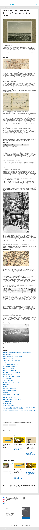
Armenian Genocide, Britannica (8, 358)
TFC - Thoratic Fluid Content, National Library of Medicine (12, 417)
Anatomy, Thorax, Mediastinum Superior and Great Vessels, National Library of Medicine (17, 352)
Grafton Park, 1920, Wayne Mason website (10, 388)
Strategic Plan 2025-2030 (10, 498)
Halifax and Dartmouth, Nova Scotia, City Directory (11, 394)
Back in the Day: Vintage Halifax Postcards (7, 446)
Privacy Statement (19, 525)
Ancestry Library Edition (7, 354)
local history (5, 425)
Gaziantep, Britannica (6, 384)
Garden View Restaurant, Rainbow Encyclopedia (11, 382)
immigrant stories (22, 422)
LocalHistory (9, 7)
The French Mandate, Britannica (8, 380)
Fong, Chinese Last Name (7, 378)
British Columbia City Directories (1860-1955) (10, 366)
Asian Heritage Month (8, 422)
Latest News (8, 509)
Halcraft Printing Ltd (6, 392)
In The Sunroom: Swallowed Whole (7, 470)
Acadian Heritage (20, 448)
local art (10, 473)
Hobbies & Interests (8, 449)
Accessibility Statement (26, 525)
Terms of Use (14, 525)
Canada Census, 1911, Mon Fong (8, 368)
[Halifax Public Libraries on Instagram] (4, 499)
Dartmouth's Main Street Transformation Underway (11, 376)
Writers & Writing (28, 453)
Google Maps (5, 386)
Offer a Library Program (9, 514)
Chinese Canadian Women (7, 374)
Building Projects (8, 501)
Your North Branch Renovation (30, 454)
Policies (7, 505)
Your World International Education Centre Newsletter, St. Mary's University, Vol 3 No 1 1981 (18, 419)
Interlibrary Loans (8, 512)
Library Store (25, 500)
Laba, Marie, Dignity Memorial (8, 401)
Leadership (8, 499)
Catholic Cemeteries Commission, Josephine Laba (11, 372)
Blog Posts (7, 508)
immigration (29, 422)
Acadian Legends (18, 444)
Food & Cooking (30, 451)
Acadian (15, 448)
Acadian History (16, 449)
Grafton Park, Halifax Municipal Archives (9, 390)
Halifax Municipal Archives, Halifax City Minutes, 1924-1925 (13, 399)
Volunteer (24, 499)
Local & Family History (20, 447)
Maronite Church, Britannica (7, 403)
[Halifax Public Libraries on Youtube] (4, 501)
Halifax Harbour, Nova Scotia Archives (9, 397)
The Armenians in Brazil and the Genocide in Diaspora (12, 360)
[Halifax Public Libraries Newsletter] (4, 503)
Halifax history (15, 422)
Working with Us (17, 498)
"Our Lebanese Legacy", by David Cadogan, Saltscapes (12, 415)
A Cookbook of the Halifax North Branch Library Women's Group (30, 446)
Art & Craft (7, 473)
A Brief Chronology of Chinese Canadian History (11, 364)
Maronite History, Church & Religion (9, 405)
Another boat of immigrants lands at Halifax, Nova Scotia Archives (14, 356)
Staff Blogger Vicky (12, 425)
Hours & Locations (9, 515)
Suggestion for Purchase (10, 513)
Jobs (15, 499)
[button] (20, 1)
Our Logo (7, 500)
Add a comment (7, 430)
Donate (24, 498)
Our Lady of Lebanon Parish (7, 413)
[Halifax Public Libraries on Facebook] (4, 497)
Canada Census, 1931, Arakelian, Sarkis (9, 370)
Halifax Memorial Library (6, 453)
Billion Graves (5, 362)
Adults (4, 449)
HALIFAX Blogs (3, 7)
